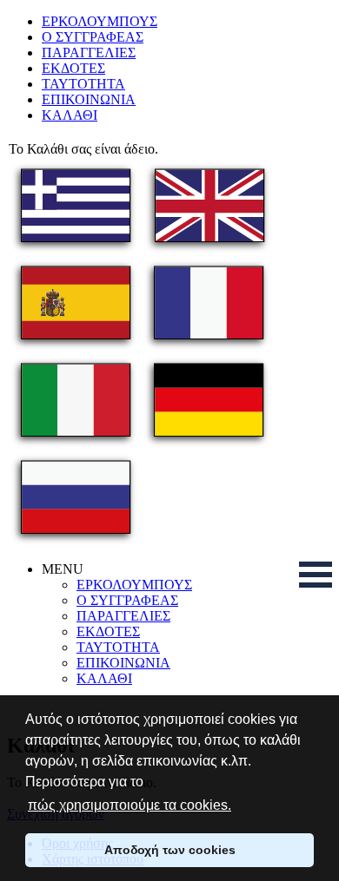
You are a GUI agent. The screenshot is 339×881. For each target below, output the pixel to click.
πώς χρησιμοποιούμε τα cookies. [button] (129, 805)
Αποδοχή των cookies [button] (170, 850)
